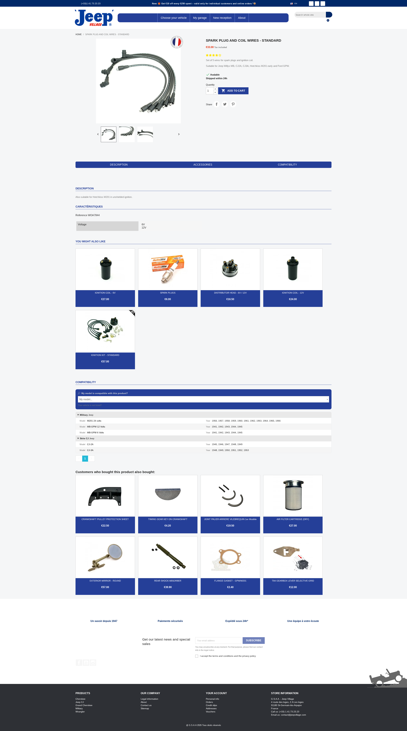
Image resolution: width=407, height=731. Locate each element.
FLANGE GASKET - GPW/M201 (230, 580)
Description (119, 164)
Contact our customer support (116, 405)
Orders (209, 702)
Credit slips (211, 705)
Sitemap (145, 708)
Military (79, 708)
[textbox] (203, 399)
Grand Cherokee (84, 705)
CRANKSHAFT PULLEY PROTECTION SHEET (105, 519)
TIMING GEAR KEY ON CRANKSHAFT (167, 519)
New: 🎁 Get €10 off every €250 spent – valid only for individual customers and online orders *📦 (204, 3)
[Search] (329, 14)
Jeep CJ (80, 702)
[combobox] (203, 399)
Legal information (149, 699)
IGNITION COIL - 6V (105, 292)
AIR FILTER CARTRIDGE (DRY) (293, 519)
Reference (81, 215)
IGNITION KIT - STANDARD (105, 355)
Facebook (79, 662)
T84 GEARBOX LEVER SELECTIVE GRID (293, 580)
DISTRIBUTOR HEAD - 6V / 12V (230, 292)
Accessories (202, 164)
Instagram (93, 662)
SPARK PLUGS (167, 292)
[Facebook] (311, 3)
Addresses (211, 708)
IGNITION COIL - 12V (293, 292)
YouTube (86, 662)
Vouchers (210, 711)
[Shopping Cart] (327, 22)
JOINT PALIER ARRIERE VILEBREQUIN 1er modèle (230, 519)
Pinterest (233, 104)
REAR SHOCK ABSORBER (167, 580)
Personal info (212, 699)
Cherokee (80, 699)
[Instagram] (317, 3)
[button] (214, 55)
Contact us (146, 705)
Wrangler (80, 711)
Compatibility (287, 164)
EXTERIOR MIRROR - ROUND (105, 580)
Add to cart (233, 91)
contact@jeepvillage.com (293, 715)
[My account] (321, 22)
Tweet (225, 104)
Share (216, 104)
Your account (216, 693)
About (144, 702)
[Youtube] (323, 3)
